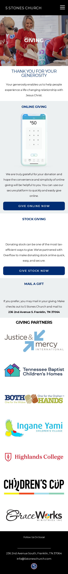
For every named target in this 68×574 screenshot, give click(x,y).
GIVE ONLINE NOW (34, 206)
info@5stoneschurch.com (34, 558)
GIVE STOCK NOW (34, 270)
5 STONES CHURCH (24, 8)
